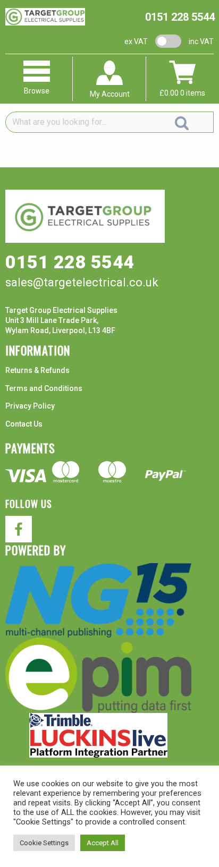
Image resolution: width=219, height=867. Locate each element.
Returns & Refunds (37, 370)
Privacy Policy (30, 406)
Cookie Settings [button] (44, 843)
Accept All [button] (103, 843)
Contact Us (24, 424)
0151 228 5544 (180, 17)
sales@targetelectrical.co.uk (81, 282)
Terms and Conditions (43, 388)
